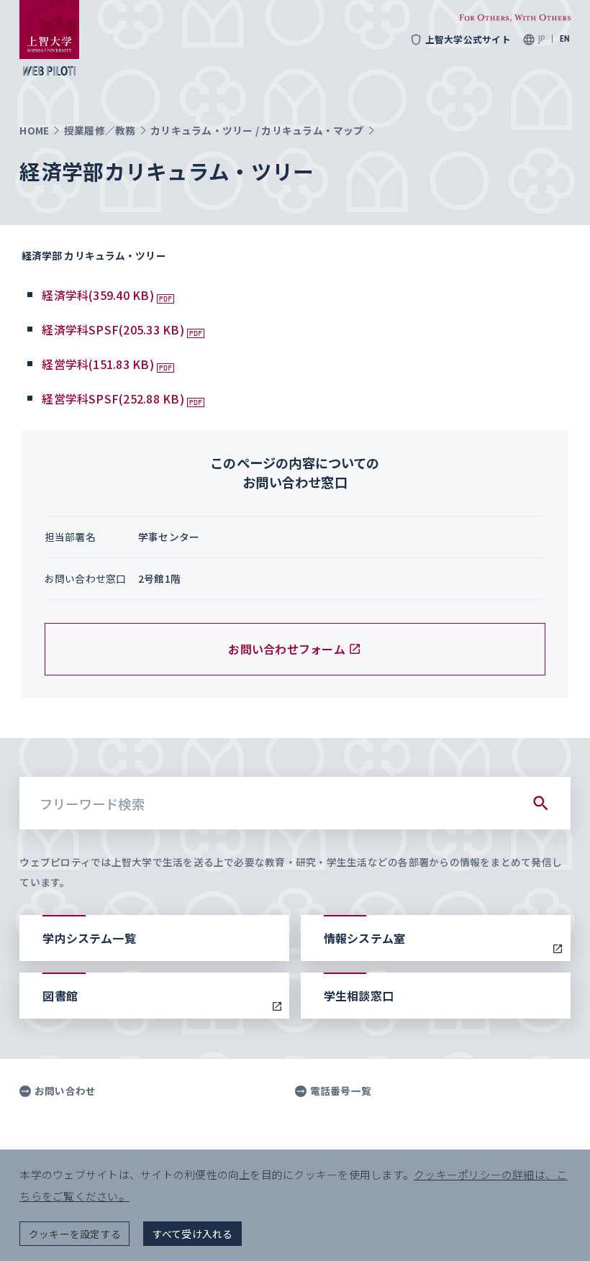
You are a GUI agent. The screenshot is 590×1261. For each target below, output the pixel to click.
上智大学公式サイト (468, 39)
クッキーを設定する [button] (75, 1233)
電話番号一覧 (340, 1091)
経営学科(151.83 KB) (98, 364)
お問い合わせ (65, 1091)
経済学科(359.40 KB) (98, 295)
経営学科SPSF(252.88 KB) (113, 398)
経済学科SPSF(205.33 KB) (113, 329)
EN (565, 39)
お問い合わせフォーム (286, 648)
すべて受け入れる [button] (193, 1233)
